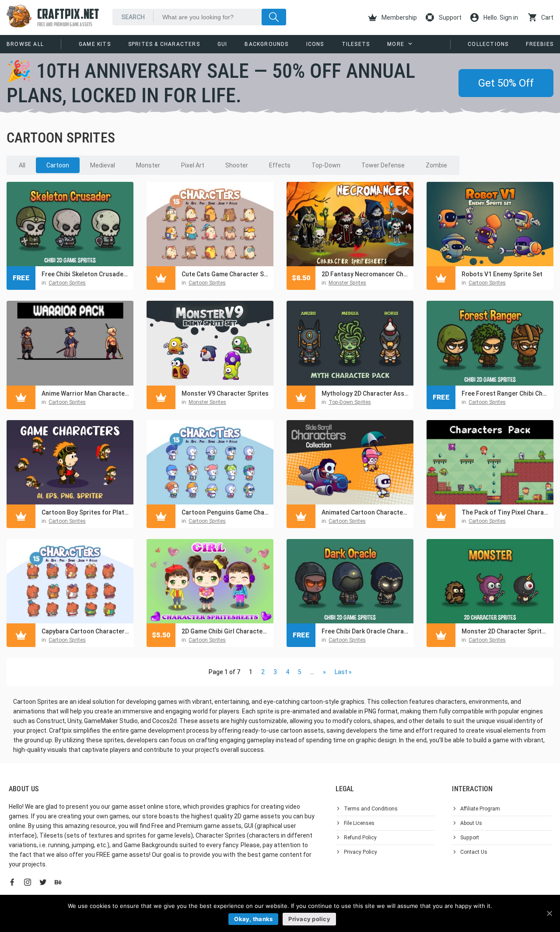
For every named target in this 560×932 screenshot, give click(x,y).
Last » (343, 672)
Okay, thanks (253, 918)
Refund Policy (360, 838)
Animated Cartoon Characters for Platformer (365, 512)
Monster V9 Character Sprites (225, 393)
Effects (279, 165)
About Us (471, 823)
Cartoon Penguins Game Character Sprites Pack (225, 512)
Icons (315, 44)
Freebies (539, 44)
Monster (148, 165)
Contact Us (473, 852)
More (395, 44)
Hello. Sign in (500, 17)
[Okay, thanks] (549, 913)
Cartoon (57, 165)
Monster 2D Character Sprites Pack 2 (505, 631)
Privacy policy (309, 918)
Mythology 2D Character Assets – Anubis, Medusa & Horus (365, 393)
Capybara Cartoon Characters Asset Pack (85, 631)
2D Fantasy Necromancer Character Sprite (365, 274)
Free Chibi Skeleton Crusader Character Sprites (85, 274)
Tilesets (356, 44)
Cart (546, 17)
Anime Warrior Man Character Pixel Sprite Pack (85, 393)
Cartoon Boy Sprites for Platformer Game (85, 512)
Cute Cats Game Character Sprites (225, 274)
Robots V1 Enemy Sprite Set (502, 274)
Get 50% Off (506, 83)
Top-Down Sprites (350, 402)
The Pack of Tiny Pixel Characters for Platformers (505, 512)
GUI (222, 44)
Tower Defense (383, 165)
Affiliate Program (480, 809)
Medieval (102, 165)
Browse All (25, 44)
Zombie (436, 165)
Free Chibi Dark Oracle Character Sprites (365, 631)
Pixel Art (192, 165)
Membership (398, 17)
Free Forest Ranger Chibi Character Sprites (505, 393)
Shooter (236, 165)
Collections (488, 44)
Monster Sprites (347, 283)
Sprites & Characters (164, 44)
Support (450, 17)
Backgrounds (266, 44)
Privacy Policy (360, 852)
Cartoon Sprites (67, 283)
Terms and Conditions (371, 809)
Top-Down (326, 165)
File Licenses (359, 823)
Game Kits (95, 44)
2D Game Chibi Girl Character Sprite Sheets (225, 631)
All (22, 165)
